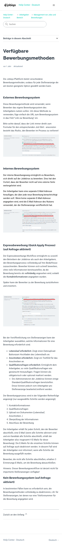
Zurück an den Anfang (14, 514)
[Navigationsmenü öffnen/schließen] (54, 5)
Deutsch (53, 540)
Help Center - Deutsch (13, 540)
